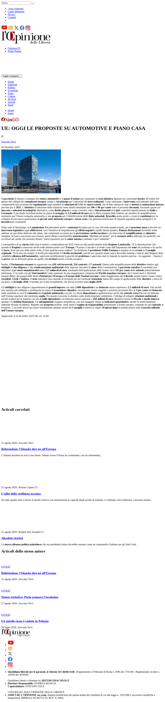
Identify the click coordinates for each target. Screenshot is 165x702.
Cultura (11, 96)
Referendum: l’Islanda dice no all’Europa (28, 449)
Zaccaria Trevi (8, 141)
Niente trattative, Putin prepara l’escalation (29, 597)
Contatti (12, 17)
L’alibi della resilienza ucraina (21, 493)
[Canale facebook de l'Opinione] (22, 29)
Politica (11, 87)
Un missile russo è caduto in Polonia (25, 621)
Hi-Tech (12, 99)
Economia (13, 90)
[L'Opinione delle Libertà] (26, 42)
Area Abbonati (15, 8)
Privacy (11, 14)
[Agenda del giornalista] (15, 73)
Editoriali (12, 84)
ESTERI (5, 566)
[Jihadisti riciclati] (20, 529)
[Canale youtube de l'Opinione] (4, 29)
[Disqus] (82, 363)
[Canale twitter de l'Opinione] (16, 29)
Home (11, 81)
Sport (10, 105)
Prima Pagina (14, 51)
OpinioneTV (14, 48)
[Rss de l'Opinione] (10, 29)
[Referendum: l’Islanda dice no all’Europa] (20, 440)
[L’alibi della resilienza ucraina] (20, 484)
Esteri (11, 93)
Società (11, 102)
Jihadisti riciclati (12, 538)
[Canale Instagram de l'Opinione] (27, 29)
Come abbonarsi (16, 11)
